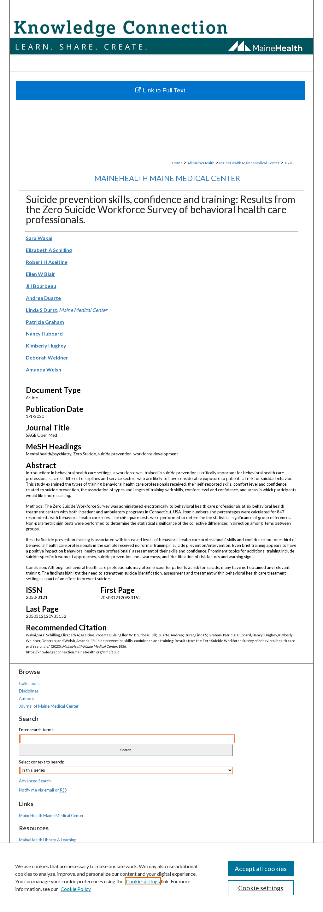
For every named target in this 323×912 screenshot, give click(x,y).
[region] (161, 877)
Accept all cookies (261, 868)
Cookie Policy (76, 889)
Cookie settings (143, 881)
